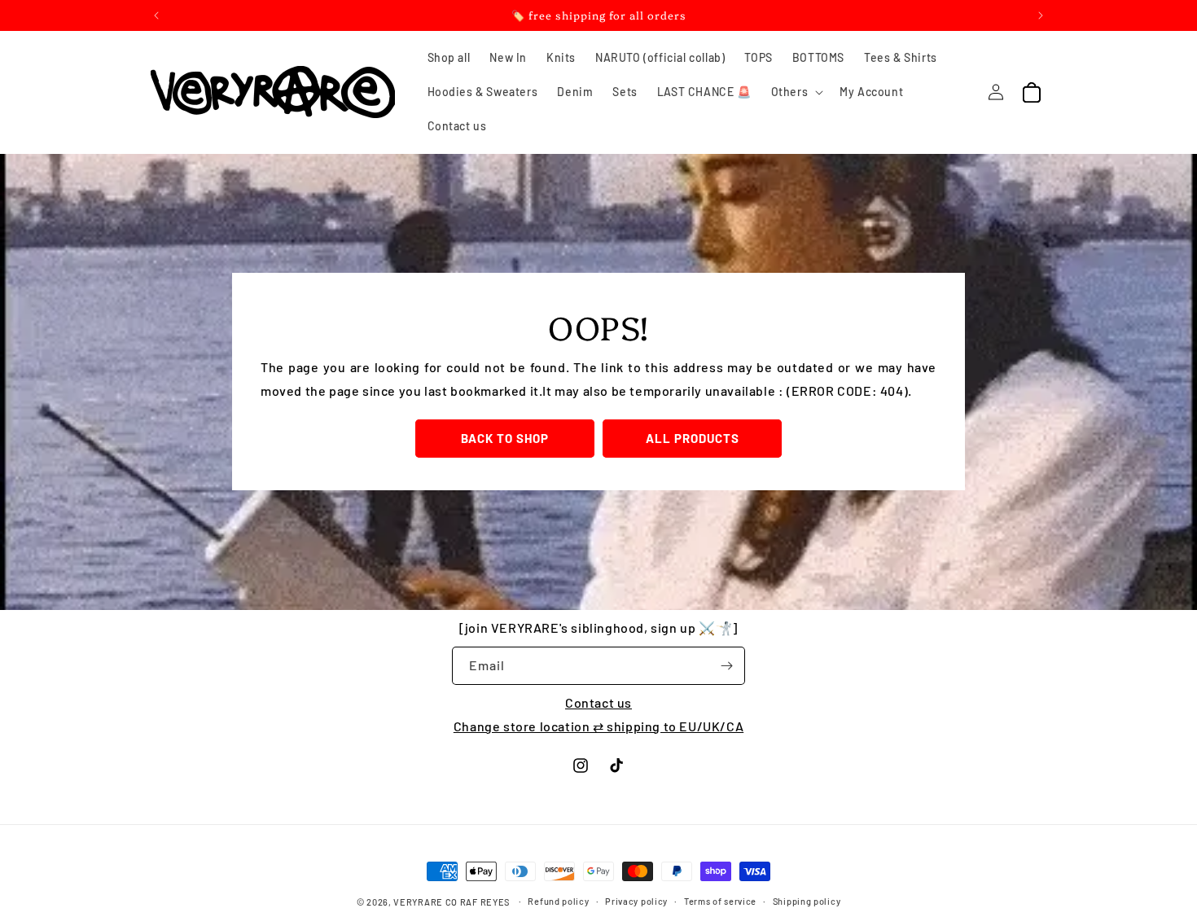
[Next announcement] (1041, 15)
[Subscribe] (726, 666)
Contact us (598, 702)
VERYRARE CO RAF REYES (451, 902)
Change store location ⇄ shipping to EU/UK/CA (598, 726)
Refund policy (558, 901)
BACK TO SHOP (505, 438)
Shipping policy (807, 901)
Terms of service (720, 901)
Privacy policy (636, 901)
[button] (796, 92)
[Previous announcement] (156, 15)
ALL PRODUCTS (692, 438)
